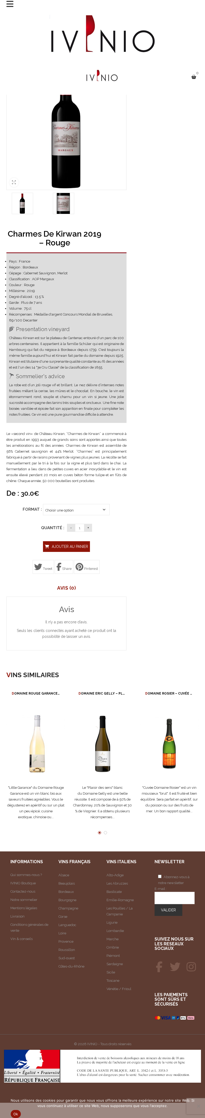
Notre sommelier (23, 900)
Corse (62, 917)
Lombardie (115, 931)
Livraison (17, 916)
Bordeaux (66, 892)
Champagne (68, 908)
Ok (15, 1114)
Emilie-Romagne (120, 900)
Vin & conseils (21, 939)
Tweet (47, 569)
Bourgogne (67, 900)
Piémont (113, 956)
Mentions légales (23, 908)
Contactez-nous (22, 891)
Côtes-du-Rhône (71, 966)
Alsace (63, 875)
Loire (62, 933)
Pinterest (90, 569)
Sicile (111, 972)
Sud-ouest (66, 958)
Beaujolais (66, 883)
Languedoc (67, 925)
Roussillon (66, 950)
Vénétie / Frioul (119, 989)
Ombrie (113, 947)
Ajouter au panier (70, 546)
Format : (32, 509)
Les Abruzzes (117, 883)
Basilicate (114, 892)
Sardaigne (115, 964)
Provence (65, 941)
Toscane (113, 981)
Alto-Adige (115, 875)
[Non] (198, 1106)
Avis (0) (66, 588)
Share (66, 569)
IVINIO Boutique (23, 883)
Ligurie (112, 922)
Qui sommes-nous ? (26, 875)
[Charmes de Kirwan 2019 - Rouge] (22, 203)
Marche (113, 939)
